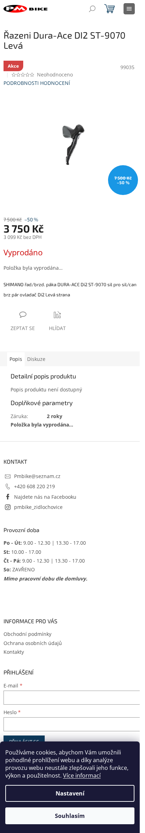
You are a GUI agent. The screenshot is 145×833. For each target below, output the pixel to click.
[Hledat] (92, 9)
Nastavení (70, 793)
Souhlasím (70, 816)
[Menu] (129, 9)
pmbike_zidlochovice (38, 507)
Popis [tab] (16, 359)
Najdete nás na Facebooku (45, 496)
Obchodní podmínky (27, 634)
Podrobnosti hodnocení (37, 83)
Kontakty (14, 652)
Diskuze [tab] (36, 359)
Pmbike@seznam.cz (37, 476)
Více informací (82, 775)
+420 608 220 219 (34, 486)
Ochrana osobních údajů (33, 643)
